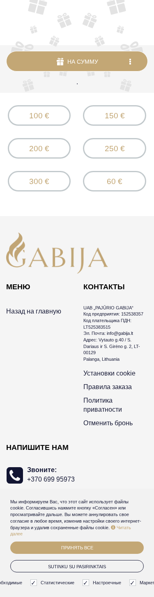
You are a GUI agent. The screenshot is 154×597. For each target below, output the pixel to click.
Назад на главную (33, 311)
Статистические (57, 582)
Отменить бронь (108, 423)
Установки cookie (109, 373)
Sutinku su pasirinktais (77, 566)
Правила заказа (107, 386)
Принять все (77, 547)
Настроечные (107, 582)
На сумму (82, 61)
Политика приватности (102, 405)
